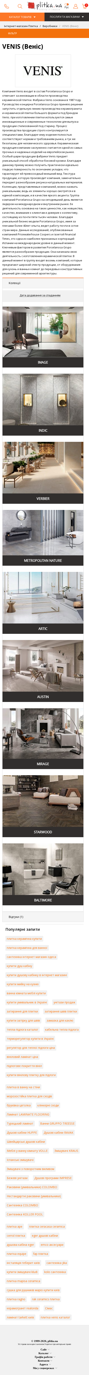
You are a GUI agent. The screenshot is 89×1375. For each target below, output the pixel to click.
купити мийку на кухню (23, 984)
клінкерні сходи (48, 1105)
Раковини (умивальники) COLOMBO (32, 1187)
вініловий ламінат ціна (22, 1057)
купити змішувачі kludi (22, 1272)
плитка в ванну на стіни (23, 1087)
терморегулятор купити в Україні (30, 1039)
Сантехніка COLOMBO (22, 1205)
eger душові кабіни (45, 1236)
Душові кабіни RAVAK (58, 1132)
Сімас (49, 1308)
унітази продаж (64, 1002)
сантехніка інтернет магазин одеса (31, 957)
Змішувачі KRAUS (66, 1151)
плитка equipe (16, 1254)
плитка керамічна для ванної (27, 948)
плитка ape (14, 1226)
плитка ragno (16, 1299)
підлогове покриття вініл (24, 1066)
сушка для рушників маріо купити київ (33, 1290)
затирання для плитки (22, 1011)
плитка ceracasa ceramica (47, 1226)
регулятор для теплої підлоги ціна (31, 1048)
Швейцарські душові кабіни (26, 1142)
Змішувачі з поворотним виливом (30, 1169)
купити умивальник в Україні (27, 1002)
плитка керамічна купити (24, 939)
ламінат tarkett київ (20, 1317)
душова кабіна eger (20, 1245)
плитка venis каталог (55, 1317)
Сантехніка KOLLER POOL (25, 1214)
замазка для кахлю (60, 1020)
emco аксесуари (52, 1245)
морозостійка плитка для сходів (29, 1096)
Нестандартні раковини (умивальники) (34, 1196)
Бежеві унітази (17, 1178)
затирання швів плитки (61, 1011)
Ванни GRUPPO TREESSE (57, 1123)
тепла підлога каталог (22, 1029)
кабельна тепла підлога (62, 1029)
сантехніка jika (57, 1263)
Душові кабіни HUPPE (22, 1132)
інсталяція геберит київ (23, 1263)
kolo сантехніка (55, 1272)
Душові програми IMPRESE (53, 1178)
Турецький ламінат (20, 1123)
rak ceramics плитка (46, 1299)
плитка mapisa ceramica (23, 1281)
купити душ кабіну (19, 966)
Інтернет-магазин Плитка (21, 26)
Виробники (49, 26)
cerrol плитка (16, 1236)
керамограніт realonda (22, 1308)
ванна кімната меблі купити (26, 993)
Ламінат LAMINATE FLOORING (28, 1114)
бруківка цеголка (19, 1105)
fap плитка (40, 1254)
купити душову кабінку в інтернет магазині (37, 975)
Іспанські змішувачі (20, 1160)
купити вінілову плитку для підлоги (31, 1075)
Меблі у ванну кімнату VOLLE (27, 1151)
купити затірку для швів (23, 1020)
